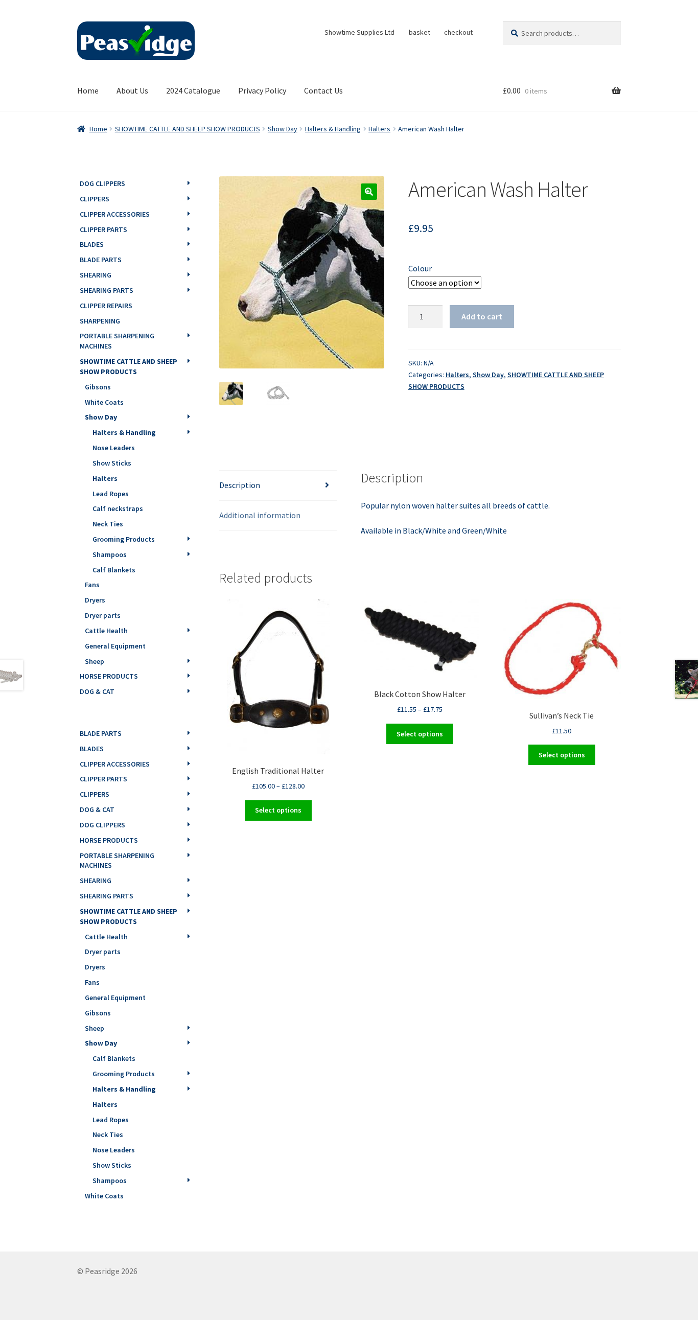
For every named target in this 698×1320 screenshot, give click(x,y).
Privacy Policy (262, 90)
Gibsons (98, 386)
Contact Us (323, 90)
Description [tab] (239, 485)
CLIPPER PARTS (103, 229)
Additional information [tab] (259, 515)
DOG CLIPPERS (102, 183)
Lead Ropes (110, 493)
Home (88, 90)
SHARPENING (100, 321)
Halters (379, 128)
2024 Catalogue (193, 90)
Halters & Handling (333, 128)
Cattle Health (106, 630)
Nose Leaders (113, 447)
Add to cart (481, 316)
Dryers (95, 600)
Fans (92, 584)
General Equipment (115, 646)
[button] (369, 191)
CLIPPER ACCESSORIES (115, 214)
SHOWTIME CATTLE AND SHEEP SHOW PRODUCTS (187, 128)
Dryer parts (103, 615)
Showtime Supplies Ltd (359, 32)
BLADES (92, 244)
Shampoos (109, 554)
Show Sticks (111, 463)
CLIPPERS (94, 198)
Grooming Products (123, 539)
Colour (420, 268)
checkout (458, 32)
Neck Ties (107, 523)
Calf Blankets (113, 569)
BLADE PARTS (101, 259)
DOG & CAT (97, 691)
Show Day (282, 128)
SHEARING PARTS (106, 290)
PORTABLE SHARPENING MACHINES (117, 341)
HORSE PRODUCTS (109, 676)
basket (419, 32)
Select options (278, 810)
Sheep (94, 661)
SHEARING (95, 275)
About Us (132, 90)
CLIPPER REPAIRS (106, 305)
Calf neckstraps (117, 508)
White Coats (104, 402)
